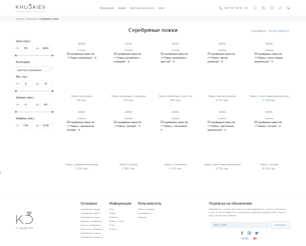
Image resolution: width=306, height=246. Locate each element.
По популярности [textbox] (279, 30)
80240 (175, 112)
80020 (222, 43)
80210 (128, 43)
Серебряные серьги (91, 233)
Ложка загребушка (81, 96)
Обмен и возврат (146, 209)
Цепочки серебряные (91, 221)
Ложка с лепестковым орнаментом (269, 96)
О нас (112, 225)
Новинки (113, 217)
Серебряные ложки (90, 217)
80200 (81, 43)
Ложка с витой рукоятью (222, 96)
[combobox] (34, 69)
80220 (175, 43)
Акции (122, 8)
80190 (128, 112)
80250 (269, 43)
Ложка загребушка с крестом (175, 96)
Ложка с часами (269, 164)
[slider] (16, 55)
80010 (222, 112)
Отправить (280, 225)
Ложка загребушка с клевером (128, 96)
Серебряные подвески (92, 237)
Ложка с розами (128, 164)
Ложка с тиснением (175, 164)
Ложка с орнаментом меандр (81, 164)
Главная (20, 19)
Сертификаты (145, 213)
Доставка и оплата (142, 8)
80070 (269, 112)
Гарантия (142, 217)
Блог (162, 8)
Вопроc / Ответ (117, 221)
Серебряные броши (90, 209)
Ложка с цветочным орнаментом (222, 164)
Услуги (112, 229)
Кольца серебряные (91, 225)
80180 (81, 112)
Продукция (107, 8)
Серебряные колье (90, 213)
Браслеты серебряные (92, 229)
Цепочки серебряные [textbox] (29, 70)
